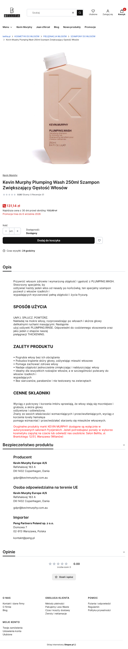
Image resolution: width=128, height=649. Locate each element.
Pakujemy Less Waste (57, 606)
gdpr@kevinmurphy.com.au (30, 477)
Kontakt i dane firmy (13, 603)
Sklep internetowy (60, 644)
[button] (80, 13)
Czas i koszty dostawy (57, 610)
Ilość (5, 225)
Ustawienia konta (12, 631)
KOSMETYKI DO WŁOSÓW (26, 36)
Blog (5, 610)
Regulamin (93, 606)
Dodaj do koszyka (48, 240)
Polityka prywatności (99, 610)
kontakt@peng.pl (24, 538)
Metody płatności (54, 603)
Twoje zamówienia (12, 627)
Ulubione (7, 634)
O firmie (7, 606)
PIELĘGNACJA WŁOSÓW (55, 36)
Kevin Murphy (10, 175)
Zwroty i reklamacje (56, 613)
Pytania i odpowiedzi (99, 603)
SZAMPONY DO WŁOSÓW (83, 36)
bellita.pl (6, 36)
